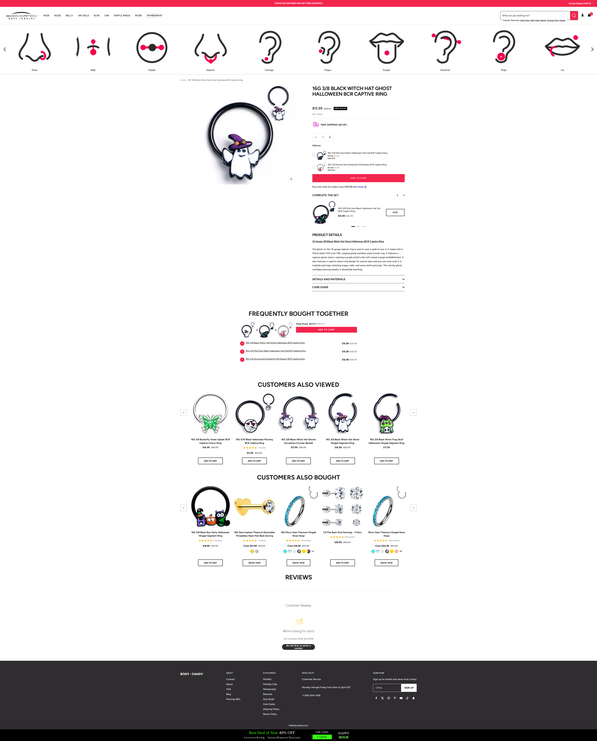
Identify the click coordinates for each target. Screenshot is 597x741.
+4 (312, 551)
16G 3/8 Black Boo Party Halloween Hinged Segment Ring (210, 534)
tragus (562, 20)
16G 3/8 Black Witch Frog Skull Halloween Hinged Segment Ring (386, 441)
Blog (228, 694)
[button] (183, 412)
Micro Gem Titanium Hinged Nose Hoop (386, 534)
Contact (230, 679)
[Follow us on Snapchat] (413, 698)
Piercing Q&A (233, 699)
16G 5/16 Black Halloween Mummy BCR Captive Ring (254, 441)
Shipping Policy (271, 709)
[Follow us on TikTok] (407, 698)
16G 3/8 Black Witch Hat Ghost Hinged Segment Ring (342, 441)
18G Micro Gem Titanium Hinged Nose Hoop (298, 534)
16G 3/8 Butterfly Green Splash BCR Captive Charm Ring (210, 441)
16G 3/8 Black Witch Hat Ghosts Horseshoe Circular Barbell (298, 441)
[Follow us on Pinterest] (395, 698)
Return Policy (270, 714)
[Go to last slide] (395, 195)
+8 (400, 551)
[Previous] (5, 49)
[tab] (353, 226)
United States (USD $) (580, 3)
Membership (269, 689)
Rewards (267, 694)
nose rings (524, 20)
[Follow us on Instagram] (389, 698)
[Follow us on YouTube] (401, 698)
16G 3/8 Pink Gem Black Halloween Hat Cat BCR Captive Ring (359, 210)
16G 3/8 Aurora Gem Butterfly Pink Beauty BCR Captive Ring (275, 359)
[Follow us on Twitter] (382, 698)
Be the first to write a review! (298, 647)
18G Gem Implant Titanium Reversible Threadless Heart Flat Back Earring (254, 534)
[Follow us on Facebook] (376, 698)
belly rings (535, 20)
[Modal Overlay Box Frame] (298, 735)
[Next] (592, 49)
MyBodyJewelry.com (298, 725)
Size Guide (268, 699)
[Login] (582, 16)
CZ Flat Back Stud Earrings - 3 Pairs (342, 532)
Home (183, 80)
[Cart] (589, 16)
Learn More (331, 158)
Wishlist (267, 679)
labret (543, 20)
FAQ (228, 689)
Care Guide (269, 704)
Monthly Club (270, 684)
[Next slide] (401, 195)
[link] (252, 551)
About (229, 684)
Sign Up (409, 687)
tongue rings (552, 20)
